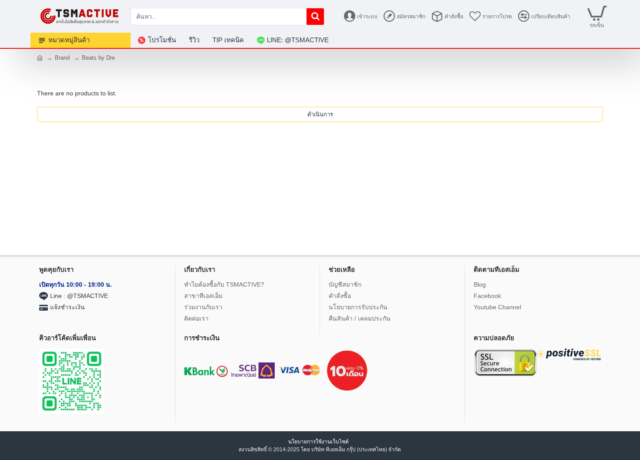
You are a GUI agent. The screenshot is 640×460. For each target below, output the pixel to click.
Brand (62, 57)
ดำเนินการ (320, 114)
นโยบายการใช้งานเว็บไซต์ (319, 442)
